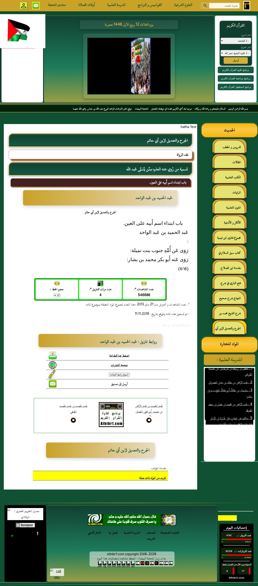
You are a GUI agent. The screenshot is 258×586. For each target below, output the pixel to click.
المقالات (237, 162)
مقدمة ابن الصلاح (231, 268)
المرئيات (237, 192)
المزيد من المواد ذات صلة (152, 478)
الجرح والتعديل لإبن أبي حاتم (230, 330)
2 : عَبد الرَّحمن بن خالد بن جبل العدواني (230, 374)
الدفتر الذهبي (94, 533)
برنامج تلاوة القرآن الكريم (235, 70)
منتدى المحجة (57, 4)
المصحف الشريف (151, 536)
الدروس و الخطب (232, 147)
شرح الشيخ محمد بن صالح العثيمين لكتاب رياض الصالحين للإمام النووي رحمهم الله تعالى (232, 314)
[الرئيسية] (246, 5)
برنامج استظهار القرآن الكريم (235, 87)
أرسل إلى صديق (119, 384)
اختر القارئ (246, 47)
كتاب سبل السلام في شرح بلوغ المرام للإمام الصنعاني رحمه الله (232, 254)
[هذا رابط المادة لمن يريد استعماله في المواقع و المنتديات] (52, 374)
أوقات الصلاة (86, 4)
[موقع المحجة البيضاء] (129, 67)
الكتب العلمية (233, 177)
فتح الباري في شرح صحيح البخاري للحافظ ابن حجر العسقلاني (230, 284)
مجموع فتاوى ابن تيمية (229, 238)
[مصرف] (132, 521)
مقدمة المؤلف (158, 468)
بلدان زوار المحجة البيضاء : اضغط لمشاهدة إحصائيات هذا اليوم (131, 558)
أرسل (236, 60)
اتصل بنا (113, 533)
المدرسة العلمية (116, 4)
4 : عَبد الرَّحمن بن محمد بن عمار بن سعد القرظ (230, 399)
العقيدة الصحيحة (170, 533)
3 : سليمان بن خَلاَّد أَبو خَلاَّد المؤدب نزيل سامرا (229, 385)
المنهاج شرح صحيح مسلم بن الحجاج (232, 299)
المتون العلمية (233, 207)
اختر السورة (246, 35)
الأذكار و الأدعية (232, 223)
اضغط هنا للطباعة (119, 356)
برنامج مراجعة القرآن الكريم (235, 78)
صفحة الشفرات (119, 365)
